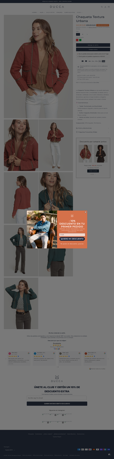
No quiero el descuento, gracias (72, 244)
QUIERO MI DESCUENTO (72, 239)
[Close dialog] (85, 212)
